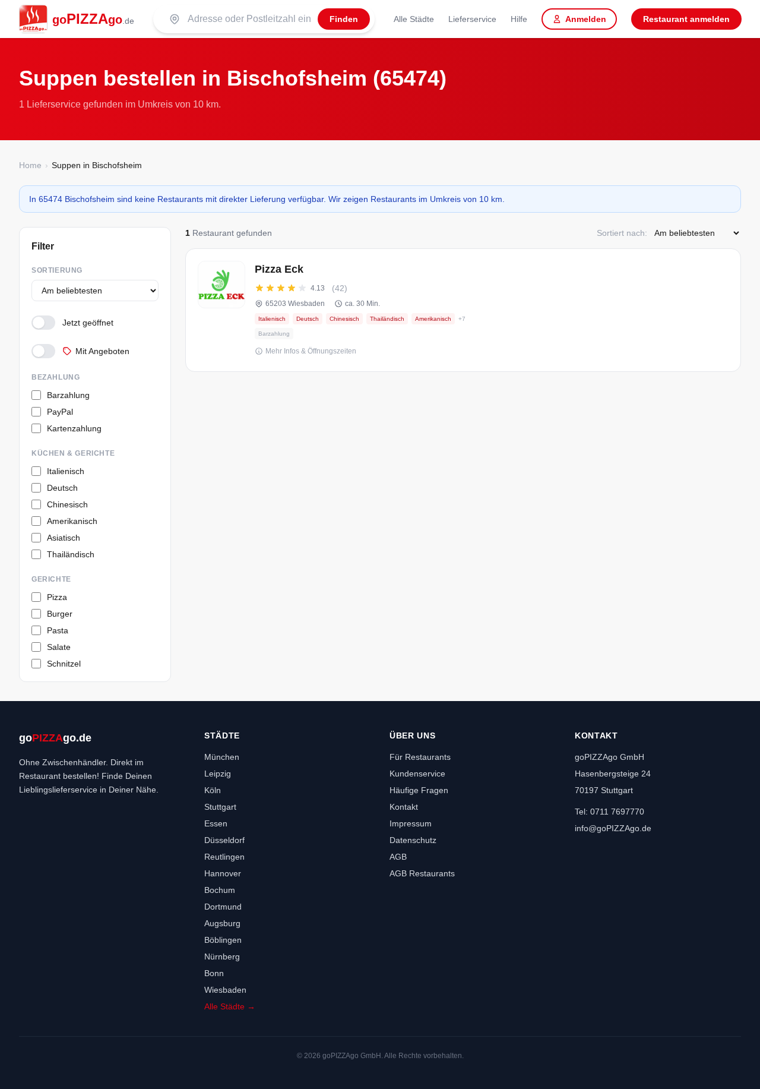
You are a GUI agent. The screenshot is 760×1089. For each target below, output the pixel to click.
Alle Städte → (229, 1006)
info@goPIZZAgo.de (613, 828)
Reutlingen (224, 856)
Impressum (411, 823)
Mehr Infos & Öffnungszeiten (310, 351)
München (221, 757)
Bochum (219, 890)
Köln (212, 790)
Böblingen (223, 940)
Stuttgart (220, 807)
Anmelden (585, 19)
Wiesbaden (225, 990)
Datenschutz (413, 840)
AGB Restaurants (422, 873)
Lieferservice (472, 19)
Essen (215, 823)
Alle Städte (414, 19)
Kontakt (404, 807)
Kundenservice (417, 773)
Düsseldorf (224, 840)
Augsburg (222, 923)
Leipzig (217, 773)
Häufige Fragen (419, 790)
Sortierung (57, 270)
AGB (398, 856)
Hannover (222, 873)
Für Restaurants (420, 757)
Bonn (214, 973)
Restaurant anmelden (686, 19)
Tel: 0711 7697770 (609, 811)
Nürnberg (222, 956)
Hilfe (519, 19)
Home (30, 165)
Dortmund (223, 906)
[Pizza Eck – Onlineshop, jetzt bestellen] (463, 310)
